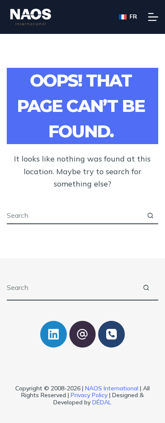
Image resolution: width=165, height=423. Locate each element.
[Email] (82, 334)
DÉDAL (101, 402)
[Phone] (111, 334)
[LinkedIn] (53, 334)
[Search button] (150, 215)
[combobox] (75, 215)
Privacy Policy (89, 395)
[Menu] (153, 17)
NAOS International (111, 388)
